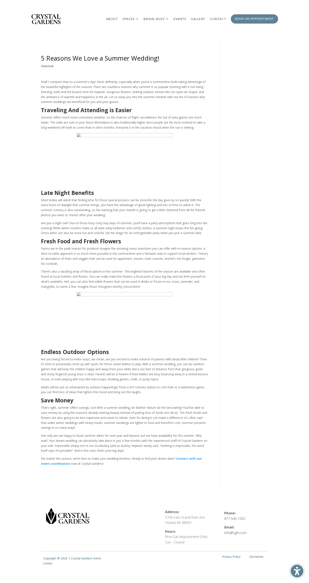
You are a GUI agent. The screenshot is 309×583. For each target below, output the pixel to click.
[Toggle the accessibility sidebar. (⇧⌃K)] (297, 571)
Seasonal (47, 66)
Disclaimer (256, 557)
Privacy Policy (231, 557)
